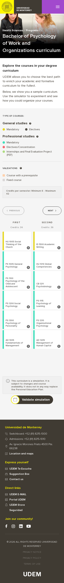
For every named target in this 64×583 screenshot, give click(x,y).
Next (51, 211)
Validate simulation (36, 399)
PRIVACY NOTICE (32, 552)
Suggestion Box (19, 474)
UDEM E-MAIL (17, 494)
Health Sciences (13, 30)
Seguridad (16, 510)
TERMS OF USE (32, 564)
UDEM (21, 7)
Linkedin (21, 526)
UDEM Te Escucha (20, 468)
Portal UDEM (17, 499)
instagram (13, 526)
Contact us (16, 479)
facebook (6, 526)
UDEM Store (17, 505)
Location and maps (21, 453)
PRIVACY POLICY (32, 558)
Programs (32, 30)
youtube (29, 526)
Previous (14, 211)
